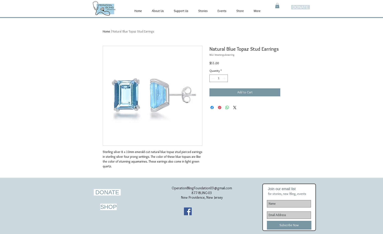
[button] (277, 5)
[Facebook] (188, 211)
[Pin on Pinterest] (219, 107)
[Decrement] (212, 78)
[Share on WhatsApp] (227, 107)
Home (106, 31)
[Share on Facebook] (212, 107)
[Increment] (224, 78)
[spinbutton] (218, 78)
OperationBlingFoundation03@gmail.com (202, 188)
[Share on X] (234, 107)
